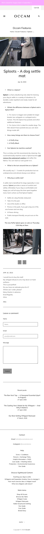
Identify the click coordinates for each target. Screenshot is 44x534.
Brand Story (22, 511)
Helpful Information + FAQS (22, 459)
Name (5, 319)
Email (5, 331)
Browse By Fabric (22, 497)
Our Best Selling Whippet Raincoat (22, 416)
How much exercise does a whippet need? (22, 481)
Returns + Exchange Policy (22, 457)
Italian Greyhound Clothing (22, 504)
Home (12, 32)
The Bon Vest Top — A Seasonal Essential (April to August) (22, 396)
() (36, 8)
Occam (27, 530)
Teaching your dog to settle (22, 477)
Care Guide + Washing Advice (22, 462)
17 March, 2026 (22, 418)
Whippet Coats (22, 499)
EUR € (21, 522)
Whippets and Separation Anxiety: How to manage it (22, 479)
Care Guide (22, 508)
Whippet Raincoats (22, 501)
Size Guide (22, 466)
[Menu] (4, 16)
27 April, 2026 (22, 400)
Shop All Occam (22, 494)
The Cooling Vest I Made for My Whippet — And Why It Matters (22, 407)
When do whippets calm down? (22, 484)
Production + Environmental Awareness (22, 464)
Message (6, 343)
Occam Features (20, 32)
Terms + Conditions (22, 455)
